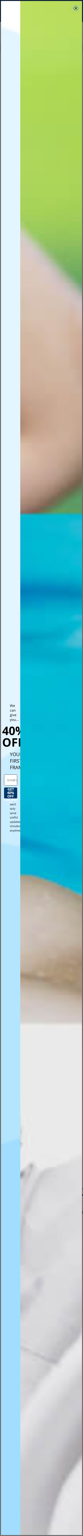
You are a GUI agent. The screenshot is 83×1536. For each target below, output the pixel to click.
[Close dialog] (75, 8)
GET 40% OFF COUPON (10, 792)
